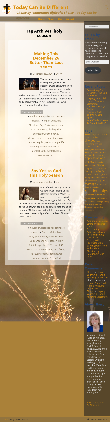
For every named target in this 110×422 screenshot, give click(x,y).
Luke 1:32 (58, 245)
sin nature (89, 201)
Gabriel (45, 232)
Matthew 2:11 (55, 146)
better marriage (92, 137)
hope (57, 142)
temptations (89, 210)
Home (41, 18)
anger (47, 120)
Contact (69, 18)
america (88, 134)
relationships (96, 190)
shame (87, 198)
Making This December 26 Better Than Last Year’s (46, 60)
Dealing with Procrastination (95, 241)
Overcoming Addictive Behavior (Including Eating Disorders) (96, 233)
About (51, 18)
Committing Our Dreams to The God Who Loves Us (97, 93)
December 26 (52, 133)
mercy (99, 184)
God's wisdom (37, 240)
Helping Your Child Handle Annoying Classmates (96, 101)
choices (90, 140)
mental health (39, 150)
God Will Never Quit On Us (97, 108)
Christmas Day (36, 125)
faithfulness (93, 165)
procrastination (95, 187)
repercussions (45, 249)
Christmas (56, 120)
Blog (60, 18)
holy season (47, 142)
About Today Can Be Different (95, 404)
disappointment (101, 162)
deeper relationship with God (95, 152)
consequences (104, 147)
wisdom (45, 258)
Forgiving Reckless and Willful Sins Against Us (96, 115)
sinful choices (102, 198)
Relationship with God (95, 194)
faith (86, 165)
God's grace (91, 171)
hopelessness (92, 181)
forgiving (102, 168)
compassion (92, 146)
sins (94, 202)
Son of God (59, 249)
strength (100, 202)
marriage (90, 184)
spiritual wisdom (39, 253)
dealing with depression (94, 149)
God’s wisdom (55, 236)
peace (105, 184)
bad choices (102, 134)
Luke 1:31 (47, 245)
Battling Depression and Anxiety (97, 247)
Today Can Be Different (41, 7)
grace (104, 174)
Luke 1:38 (32, 249)
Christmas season (54, 125)
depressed (33, 138)
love (104, 180)
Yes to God (55, 258)
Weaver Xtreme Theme (99, 419)
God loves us (95, 175)
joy (99, 180)
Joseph (38, 245)
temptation (98, 207)
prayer (87, 187)
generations (41, 236)
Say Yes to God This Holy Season (46, 173)
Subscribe (93, 70)
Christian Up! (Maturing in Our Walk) (95, 254)
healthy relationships (92, 177)
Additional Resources (97, 220)
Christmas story (39, 129)
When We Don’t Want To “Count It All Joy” (98, 121)
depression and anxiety (95, 160)
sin (93, 198)
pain (52, 155)
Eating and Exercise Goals (97, 225)
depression (46, 138)
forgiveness (91, 168)
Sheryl (90, 272)
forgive (100, 164)
